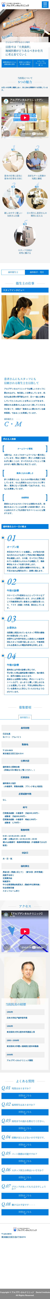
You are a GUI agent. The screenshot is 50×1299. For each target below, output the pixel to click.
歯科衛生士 (13, 272)
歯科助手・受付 (37, 272)
